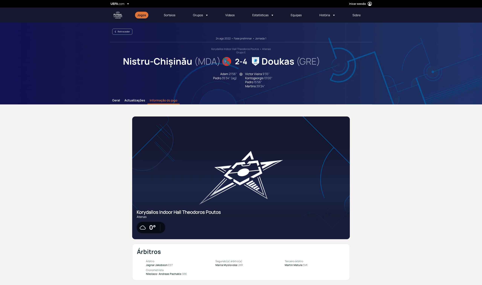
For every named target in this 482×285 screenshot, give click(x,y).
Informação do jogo (163, 100)
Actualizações (134, 100)
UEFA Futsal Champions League (118, 15)
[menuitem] (146, 15)
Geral (116, 100)
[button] (200, 15)
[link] (142, 15)
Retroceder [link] (124, 31)
